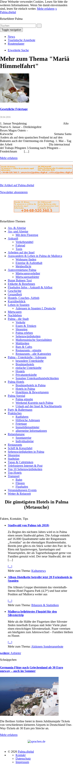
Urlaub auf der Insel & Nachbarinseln (39, 406)
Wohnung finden (26, 259)
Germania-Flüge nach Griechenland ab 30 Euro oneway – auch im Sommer (31, 669)
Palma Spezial (16, 395)
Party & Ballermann (20, 409)
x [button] (56, 8)
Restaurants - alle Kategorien (33, 353)
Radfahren (22, 416)
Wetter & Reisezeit (19, 493)
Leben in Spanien (18, 304)
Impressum (22, 762)
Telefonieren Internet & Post (25, 465)
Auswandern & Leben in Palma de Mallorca (35, 256)
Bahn (19, 479)
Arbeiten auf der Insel (21, 252)
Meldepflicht (23, 266)
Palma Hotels (16, 381)
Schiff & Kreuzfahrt (20, 448)
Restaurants (15, 444)
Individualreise (25, 441)
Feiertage (21, 423)
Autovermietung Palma (22, 270)
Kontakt (21, 755)
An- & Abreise (17, 228)
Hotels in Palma (25, 388)
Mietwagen (15, 311)
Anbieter (10, 653)
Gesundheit (15, 294)
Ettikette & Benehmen (21, 284)
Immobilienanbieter (27, 427)
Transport (13, 476)
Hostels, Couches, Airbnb (23, 297)
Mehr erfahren (46, 8)
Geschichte (14, 291)
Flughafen (22, 486)
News (11, 36)
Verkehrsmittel (24, 242)
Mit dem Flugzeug (27, 235)
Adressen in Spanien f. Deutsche (36, 308)
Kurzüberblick (17, 301)
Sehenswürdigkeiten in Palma (26, 451)
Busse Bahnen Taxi (20, 280)
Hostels (20, 371)
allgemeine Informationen (31, 430)
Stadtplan (13, 458)
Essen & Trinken (26, 325)
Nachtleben (15, 315)
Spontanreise (23, 437)
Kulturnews (38, 570)
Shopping (21, 329)
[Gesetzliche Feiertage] (14, 101)
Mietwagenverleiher (28, 273)
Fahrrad (20, 245)
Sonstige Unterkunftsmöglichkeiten (37, 378)
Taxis (19, 249)
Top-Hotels (15, 472)
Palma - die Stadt (18, 318)
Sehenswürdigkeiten (28, 336)
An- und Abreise (18, 231)
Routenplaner (16, 43)
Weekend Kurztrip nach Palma (34, 402)
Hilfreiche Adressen (28, 420)
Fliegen (20, 483)
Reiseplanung (16, 434)
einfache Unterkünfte (28, 367)
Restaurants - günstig (28, 350)
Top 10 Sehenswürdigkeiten (25, 469)
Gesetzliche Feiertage (14, 109)
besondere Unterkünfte (30, 360)
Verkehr (20, 322)
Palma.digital (8, 12)
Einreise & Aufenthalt (29, 263)
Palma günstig (24, 399)
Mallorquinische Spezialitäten (34, 339)
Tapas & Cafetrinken (20, 462)
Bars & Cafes (24, 346)
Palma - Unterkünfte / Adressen (27, 357)
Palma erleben (24, 332)
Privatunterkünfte (26, 374)
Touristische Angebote (21, 40)
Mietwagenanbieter (27, 277)
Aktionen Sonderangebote (47, 646)
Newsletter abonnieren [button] (14, 192)
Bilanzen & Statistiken (45, 605)
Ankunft (13, 238)
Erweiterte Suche (18, 50)
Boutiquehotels (25, 364)
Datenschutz (23, 758)
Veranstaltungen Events (22, 490)
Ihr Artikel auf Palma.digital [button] (17, 185)
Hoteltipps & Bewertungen (32, 392)
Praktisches (15, 413)
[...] (10, 566)
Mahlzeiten (22, 343)
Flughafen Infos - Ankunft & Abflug (30, 287)
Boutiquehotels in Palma (31, 385)
